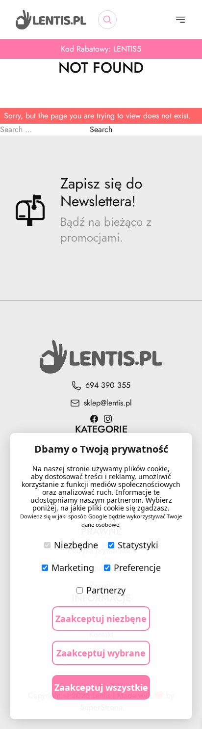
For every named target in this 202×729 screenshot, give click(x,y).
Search (101, 129)
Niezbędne (76, 545)
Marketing (72, 567)
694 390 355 (107, 385)
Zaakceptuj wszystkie (101, 687)
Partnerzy (106, 590)
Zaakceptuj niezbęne (101, 618)
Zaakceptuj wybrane (101, 653)
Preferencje (137, 567)
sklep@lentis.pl (108, 402)
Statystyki (138, 545)
